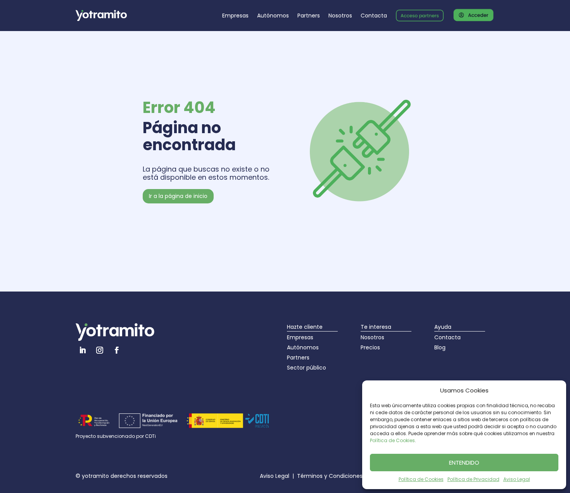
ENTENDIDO (464, 462)
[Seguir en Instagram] (100, 350)
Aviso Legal (516, 479)
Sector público (306, 367)
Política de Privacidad (473, 479)
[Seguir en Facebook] (117, 350)
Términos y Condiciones (330, 476)
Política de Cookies (392, 440)
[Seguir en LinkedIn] (83, 350)
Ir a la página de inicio (178, 196)
